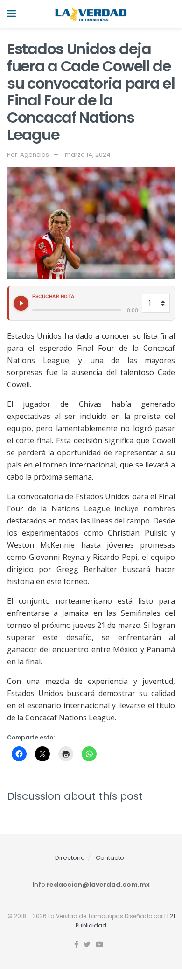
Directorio (70, 857)
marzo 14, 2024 (88, 154)
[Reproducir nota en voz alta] (21, 303)
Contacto (110, 857)
